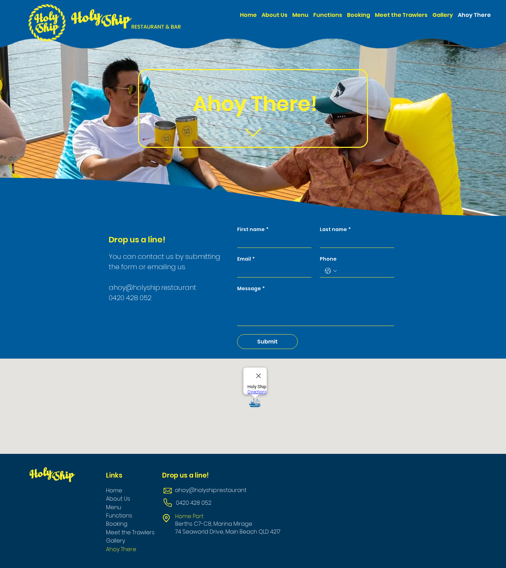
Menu (113, 507)
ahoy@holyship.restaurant (210, 490)
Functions (119, 516)
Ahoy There (121, 549)
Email (246, 259)
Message (251, 289)
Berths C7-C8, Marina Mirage (213, 524)
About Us (118, 499)
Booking (116, 524)
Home (114, 490)
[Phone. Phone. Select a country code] (331, 271)
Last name (335, 229)
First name (252, 229)
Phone (328, 259)
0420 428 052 (130, 298)
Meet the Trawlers (130, 532)
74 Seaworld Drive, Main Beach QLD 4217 (228, 532)
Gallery (115, 541)
